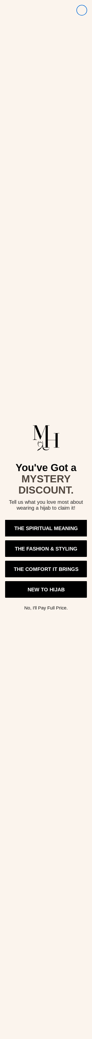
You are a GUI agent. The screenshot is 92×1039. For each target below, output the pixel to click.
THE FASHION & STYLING (46, 549)
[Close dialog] (82, 10)
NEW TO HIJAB (46, 589)
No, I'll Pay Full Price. (46, 607)
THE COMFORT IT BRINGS (46, 569)
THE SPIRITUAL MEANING (46, 528)
